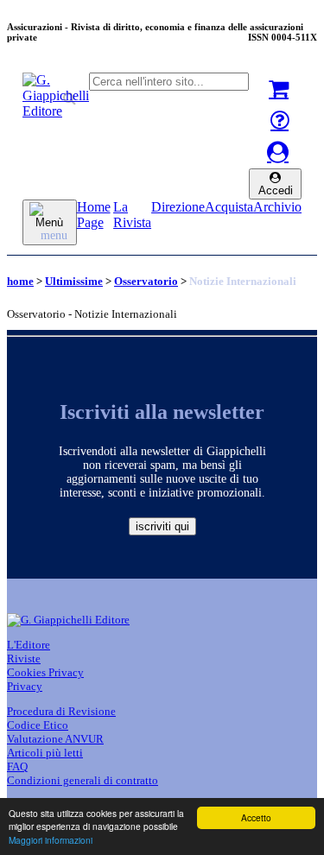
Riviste (24, 658)
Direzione (178, 207)
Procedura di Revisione (61, 711)
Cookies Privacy (45, 672)
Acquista (229, 207)
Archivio (277, 207)
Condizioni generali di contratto (82, 780)
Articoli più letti (45, 752)
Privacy (24, 686)
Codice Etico (37, 725)
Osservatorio (146, 281)
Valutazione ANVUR (55, 738)
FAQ (17, 766)
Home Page (94, 215)
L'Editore (28, 644)
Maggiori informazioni (50, 839)
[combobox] (169, 82)
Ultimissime (74, 281)
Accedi (275, 190)
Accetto (256, 817)
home (20, 281)
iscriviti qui (162, 526)
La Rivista (132, 215)
